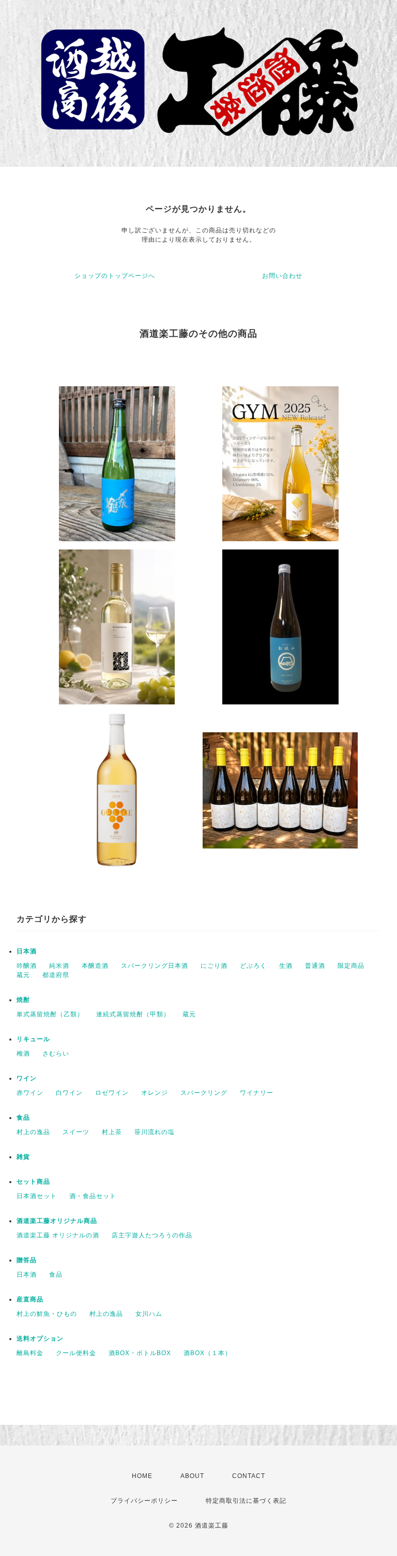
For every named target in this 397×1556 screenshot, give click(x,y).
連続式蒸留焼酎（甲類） (133, 1014)
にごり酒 (214, 965)
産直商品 (30, 1299)
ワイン (27, 1078)
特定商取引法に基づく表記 (246, 1500)
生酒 (286, 965)
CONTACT (248, 1476)
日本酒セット (37, 1196)
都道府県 (55, 975)
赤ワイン (30, 1092)
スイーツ (76, 1132)
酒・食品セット (92, 1196)
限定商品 (351, 965)
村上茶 (112, 1132)
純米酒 (59, 965)
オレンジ (154, 1092)
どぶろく (253, 965)
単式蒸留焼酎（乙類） (50, 1014)
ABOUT (192, 1476)
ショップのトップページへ (114, 275)
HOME (142, 1476)
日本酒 (27, 951)
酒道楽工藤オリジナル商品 (57, 1220)
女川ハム (148, 1313)
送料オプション (40, 1338)
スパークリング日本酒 (154, 965)
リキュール (33, 1039)
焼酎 (23, 999)
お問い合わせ (282, 275)
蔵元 (23, 975)
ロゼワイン (112, 1092)
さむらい (55, 1053)
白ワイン (69, 1092)
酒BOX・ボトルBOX (140, 1353)
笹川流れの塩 (154, 1132)
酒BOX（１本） (208, 1353)
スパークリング (203, 1092)
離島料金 (30, 1353)
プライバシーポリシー (144, 1500)
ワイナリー (256, 1092)
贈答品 (27, 1260)
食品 (23, 1117)
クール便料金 (76, 1353)
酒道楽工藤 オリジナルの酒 (58, 1235)
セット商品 (33, 1181)
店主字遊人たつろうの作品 (152, 1235)
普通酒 (315, 965)
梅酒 (23, 1053)
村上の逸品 (33, 1132)
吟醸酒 (27, 965)
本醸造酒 (95, 965)
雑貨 (23, 1156)
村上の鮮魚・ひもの (47, 1313)
